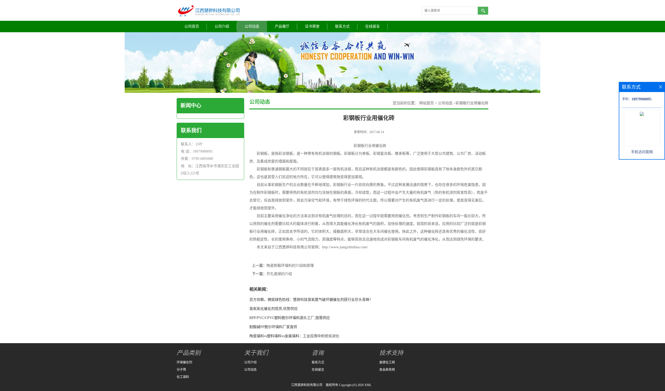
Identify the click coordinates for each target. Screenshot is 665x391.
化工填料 (183, 377)
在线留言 (372, 26)
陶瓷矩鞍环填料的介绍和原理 (290, 266)
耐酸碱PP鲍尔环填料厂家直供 (273, 327)
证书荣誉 (312, 26)
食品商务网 (387, 370)
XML (367, 385)
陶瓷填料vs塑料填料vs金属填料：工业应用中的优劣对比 (294, 336)
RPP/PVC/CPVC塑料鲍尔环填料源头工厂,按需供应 (289, 318)
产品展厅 (282, 26)
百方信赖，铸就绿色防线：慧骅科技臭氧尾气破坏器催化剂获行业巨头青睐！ (311, 300)
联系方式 (342, 26)
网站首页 (426, 103)
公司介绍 (222, 26)
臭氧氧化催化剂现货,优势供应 (273, 309)
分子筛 (181, 370)
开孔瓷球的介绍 (279, 274)
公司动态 (252, 26)
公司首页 (191, 26)
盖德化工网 (387, 362)
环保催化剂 (184, 362)
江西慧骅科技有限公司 (306, 385)
